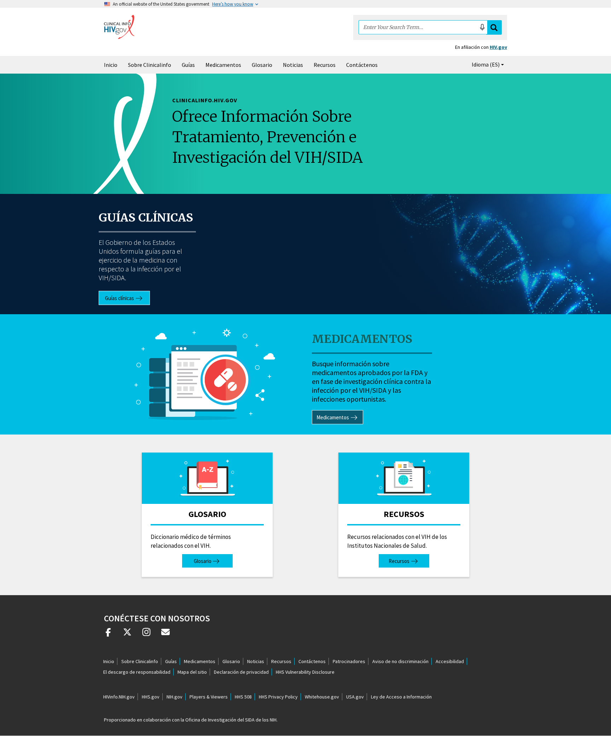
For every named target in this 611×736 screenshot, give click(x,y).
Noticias (293, 64)
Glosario (262, 64)
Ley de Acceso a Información (401, 697)
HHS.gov (150, 697)
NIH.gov (174, 697)
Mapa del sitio (192, 672)
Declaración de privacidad (241, 672)
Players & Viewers (209, 697)
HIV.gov (498, 47)
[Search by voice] (482, 27)
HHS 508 (243, 697)
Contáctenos (362, 64)
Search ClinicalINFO (494, 27)
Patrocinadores (349, 661)
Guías (188, 64)
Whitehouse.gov (322, 697)
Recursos (325, 64)
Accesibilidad (450, 661)
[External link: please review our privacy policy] (108, 635)
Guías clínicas (146, 218)
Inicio (110, 64)
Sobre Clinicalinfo (149, 64)
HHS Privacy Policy (278, 697)
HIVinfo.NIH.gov (119, 697)
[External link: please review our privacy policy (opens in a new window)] (127, 635)
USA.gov (355, 697)
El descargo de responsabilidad (136, 672)
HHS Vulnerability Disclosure (305, 672)
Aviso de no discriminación (400, 661)
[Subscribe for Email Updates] (165, 635)
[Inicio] (119, 27)
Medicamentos (223, 64)
